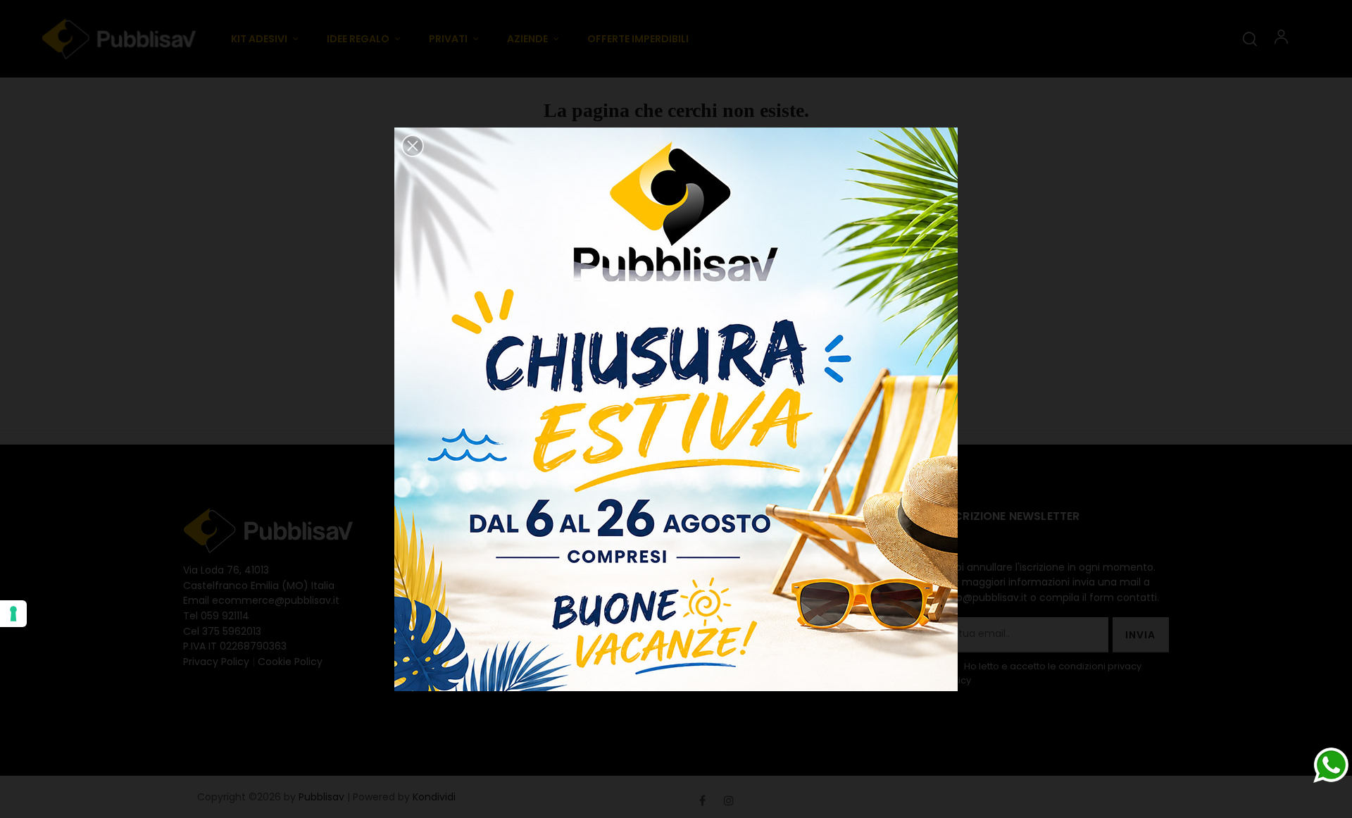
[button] (412, 146)
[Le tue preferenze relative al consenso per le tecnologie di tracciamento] (13, 613)
